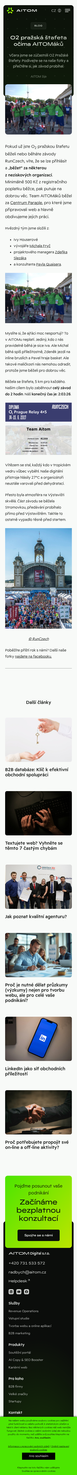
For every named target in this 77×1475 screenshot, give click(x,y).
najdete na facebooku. (33, 656)
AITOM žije (39, 76)
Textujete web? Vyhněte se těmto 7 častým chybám (34, 845)
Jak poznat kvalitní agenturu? (36, 916)
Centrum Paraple (26, 202)
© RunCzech (38, 639)
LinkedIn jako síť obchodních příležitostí (35, 1071)
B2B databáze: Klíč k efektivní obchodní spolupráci (36, 772)
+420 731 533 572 (27, 1263)
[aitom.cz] (22, 11)
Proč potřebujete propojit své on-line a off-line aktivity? (37, 1144)
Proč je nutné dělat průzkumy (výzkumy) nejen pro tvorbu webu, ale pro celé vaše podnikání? (36, 992)
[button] (38, 25)
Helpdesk (18, 1281)
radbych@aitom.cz (27, 1272)
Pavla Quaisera (48, 264)
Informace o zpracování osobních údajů (28, 1446)
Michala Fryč (40, 246)
